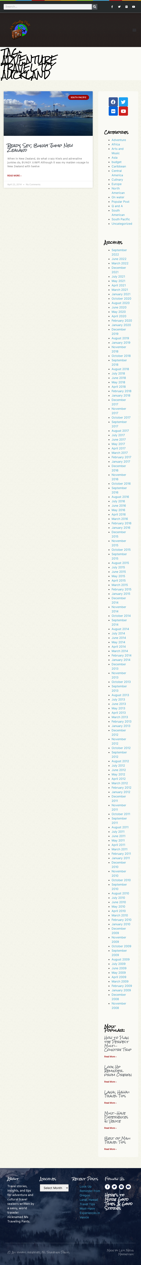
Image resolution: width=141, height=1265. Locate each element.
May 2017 (118, 444)
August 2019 (120, 338)
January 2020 (121, 325)
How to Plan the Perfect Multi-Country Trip (117, 1044)
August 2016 (120, 497)
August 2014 (120, 629)
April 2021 (119, 285)
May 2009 (119, 972)
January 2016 (121, 527)
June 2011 (118, 836)
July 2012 (118, 765)
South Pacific (121, 219)
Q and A (117, 206)
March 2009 (120, 981)
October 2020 (121, 298)
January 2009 (121, 990)
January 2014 (121, 660)
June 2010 (119, 902)
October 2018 (121, 356)
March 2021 (120, 290)
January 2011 (121, 858)
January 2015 (121, 594)
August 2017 (120, 430)
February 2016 (121, 523)
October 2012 (121, 748)
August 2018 (120, 369)
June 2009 (119, 968)
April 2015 (119, 580)
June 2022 (119, 259)
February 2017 (121, 457)
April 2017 (119, 448)
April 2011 (118, 845)
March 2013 (120, 717)
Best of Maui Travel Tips (117, 1140)
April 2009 (119, 977)
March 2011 (119, 849)
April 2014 (119, 646)
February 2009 (122, 986)
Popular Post (120, 201)
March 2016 (120, 519)
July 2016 (118, 501)
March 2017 (120, 453)
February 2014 (121, 655)
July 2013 (118, 699)
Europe (117, 184)
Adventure (119, 140)
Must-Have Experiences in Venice (116, 1117)
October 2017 (121, 417)
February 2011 (121, 853)
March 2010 (120, 915)
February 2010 (121, 920)
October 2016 (121, 483)
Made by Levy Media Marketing (120, 1252)
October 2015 (121, 549)
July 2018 (118, 373)
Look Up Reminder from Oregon (118, 1071)
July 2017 (118, 435)
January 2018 (121, 395)
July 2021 (118, 276)
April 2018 (119, 386)
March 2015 (120, 585)
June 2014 (119, 638)
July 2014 (118, 633)
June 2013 (119, 704)
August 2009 (121, 959)
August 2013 (120, 695)
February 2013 (121, 721)
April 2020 (119, 316)
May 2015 (118, 576)
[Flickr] (126, 6)
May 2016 (118, 510)
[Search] (94, 7)
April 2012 (119, 779)
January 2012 (121, 792)
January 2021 (121, 294)
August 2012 (120, 761)
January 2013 (121, 726)
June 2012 (119, 770)
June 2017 (119, 439)
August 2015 (120, 563)
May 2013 (118, 708)
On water (118, 197)
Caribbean (119, 166)
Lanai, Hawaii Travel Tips (117, 1094)
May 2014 (118, 642)
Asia (115, 157)
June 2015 (119, 571)
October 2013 (121, 682)
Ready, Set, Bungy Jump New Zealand (40, 148)
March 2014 (120, 651)
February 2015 (121, 589)
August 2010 (120, 893)
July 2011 (118, 831)
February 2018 (121, 391)
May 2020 (119, 312)
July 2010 (118, 898)
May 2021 (118, 281)
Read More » (14, 175)
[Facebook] (113, 101)
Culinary (117, 179)
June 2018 (119, 378)
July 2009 (119, 964)
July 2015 (118, 567)
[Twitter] (119, 6)
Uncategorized (122, 223)
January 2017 (121, 461)
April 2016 (119, 514)
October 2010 (121, 880)
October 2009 (121, 946)
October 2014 (121, 616)
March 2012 (120, 783)
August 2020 (121, 303)
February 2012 (121, 787)
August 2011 (120, 827)
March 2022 (120, 263)
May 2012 (118, 774)
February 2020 (122, 320)
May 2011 (118, 840)
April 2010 (119, 911)
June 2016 (119, 505)
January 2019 (121, 342)
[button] (134, 30)
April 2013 (119, 712)
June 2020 (119, 307)
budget (117, 162)
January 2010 (121, 924)
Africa (116, 144)
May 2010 (118, 906)
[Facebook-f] (112, 6)
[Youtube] (133, 6)
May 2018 (118, 382)
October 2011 (121, 814)
